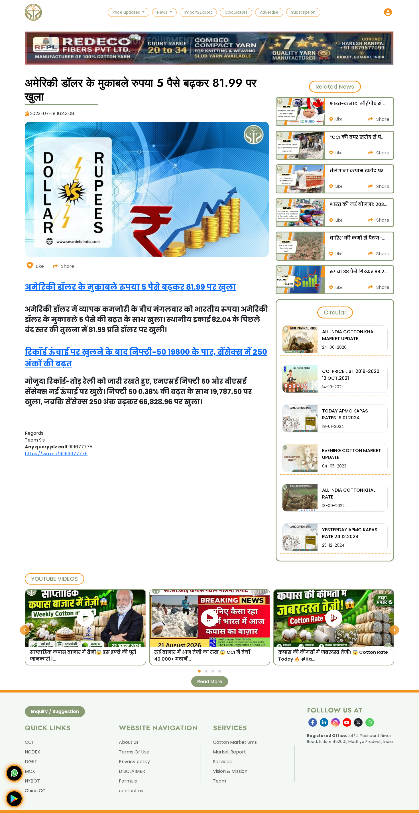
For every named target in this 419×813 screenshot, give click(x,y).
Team (219, 781)
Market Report (229, 752)
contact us (131, 790)
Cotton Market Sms (235, 742)
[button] (388, 12)
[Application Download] (14, 798)
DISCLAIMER (132, 771)
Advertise (269, 12)
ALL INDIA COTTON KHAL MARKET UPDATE (348, 335)
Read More (209, 681)
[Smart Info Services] (33, 12)
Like (40, 266)
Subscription (303, 12)
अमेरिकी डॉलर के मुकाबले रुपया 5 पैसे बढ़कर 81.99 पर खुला (130, 287)
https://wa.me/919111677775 (56, 453)
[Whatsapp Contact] (14, 773)
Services (222, 761)
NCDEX (32, 752)
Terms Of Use (134, 752)
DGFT (31, 761)
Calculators (236, 12)
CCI (29, 742)
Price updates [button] (127, 12)
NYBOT (32, 781)
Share (67, 266)
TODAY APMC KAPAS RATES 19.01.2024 (345, 414)
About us (129, 742)
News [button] (162, 12)
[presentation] (25, 630)
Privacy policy (134, 761)
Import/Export (198, 12)
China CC (35, 790)
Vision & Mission (230, 771)
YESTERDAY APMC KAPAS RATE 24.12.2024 (349, 533)
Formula (128, 781)
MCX (30, 771)
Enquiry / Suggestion (55, 711)
